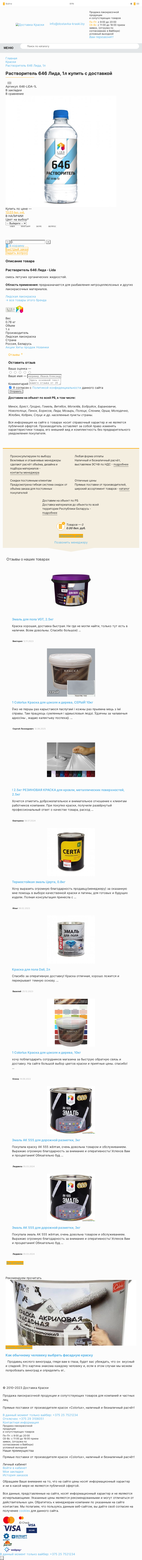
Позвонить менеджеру (71, 542)
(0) (135, 3)
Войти (9, 3)
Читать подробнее (19, 1347)
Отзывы (15, 354)
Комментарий (18, 384)
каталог (124, 488)
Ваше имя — (17, 376)
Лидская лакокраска (21, 296)
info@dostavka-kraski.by (67, 24)
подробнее (121, 464)
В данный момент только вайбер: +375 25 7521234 (40, 1415)
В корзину (16, 245)
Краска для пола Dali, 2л (31, 969)
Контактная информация (21, 1422)
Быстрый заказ (17, 249)
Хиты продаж (25, 347)
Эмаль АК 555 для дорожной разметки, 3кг (46, 1140)
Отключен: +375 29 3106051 (23, 1419)
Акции (10, 347)
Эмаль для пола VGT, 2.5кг (33, 619)
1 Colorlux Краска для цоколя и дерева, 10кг (46, 1052)
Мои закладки (13, 1471)
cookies (24, 1511)
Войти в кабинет (15, 1468)
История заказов (15, 1475)
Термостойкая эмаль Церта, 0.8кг (38, 882)
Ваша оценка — (19, 368)
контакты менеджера (24, 472)
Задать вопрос (16, 253)
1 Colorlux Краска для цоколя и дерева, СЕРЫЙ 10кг (52, 702)
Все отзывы (14, 1263)
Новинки (42, 347)
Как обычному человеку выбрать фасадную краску (49, 1355)
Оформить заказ (71, 536)
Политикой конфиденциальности (56, 387)
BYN (72, 3)
